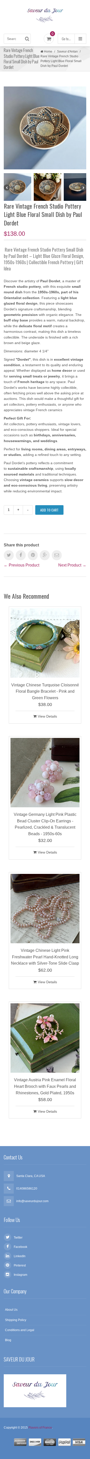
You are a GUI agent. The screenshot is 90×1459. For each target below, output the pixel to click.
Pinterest (20, 1265)
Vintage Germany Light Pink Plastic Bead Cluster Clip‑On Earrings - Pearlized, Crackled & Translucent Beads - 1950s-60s (45, 824)
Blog (8, 1340)
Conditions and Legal (19, 1330)
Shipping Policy (15, 1320)
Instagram (20, 1275)
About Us (11, 1309)
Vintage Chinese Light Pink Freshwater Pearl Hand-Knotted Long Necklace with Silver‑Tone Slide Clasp (45, 956)
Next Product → (72, 565)
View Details (47, 716)
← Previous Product (21, 565)
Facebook (20, 1247)
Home (48, 51)
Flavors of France (40, 1427)
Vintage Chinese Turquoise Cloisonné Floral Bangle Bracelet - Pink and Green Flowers (45, 691)
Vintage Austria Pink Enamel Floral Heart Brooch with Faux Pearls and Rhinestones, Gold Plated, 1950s (45, 1086)
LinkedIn (20, 1256)
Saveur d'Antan (67, 51)
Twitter (18, 1237)
